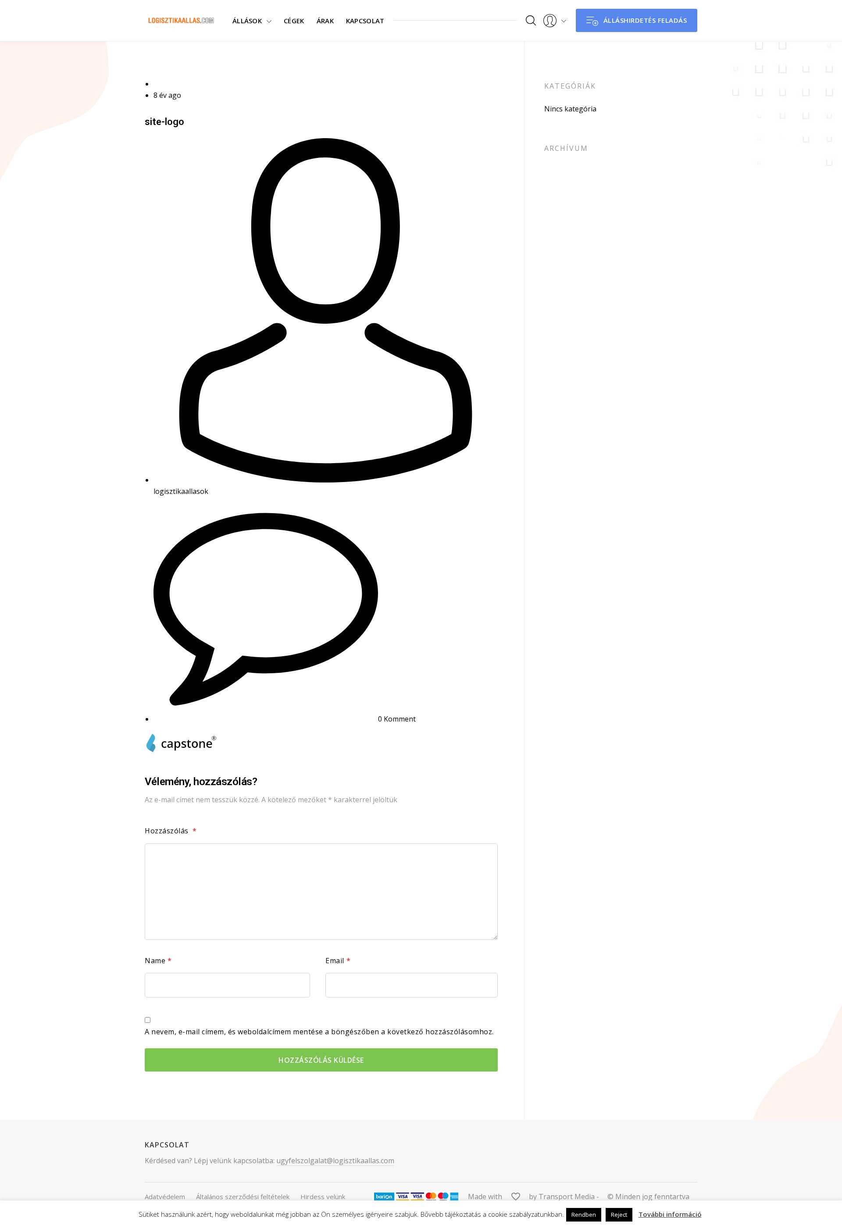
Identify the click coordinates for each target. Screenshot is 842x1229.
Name (158, 960)
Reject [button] (619, 1214)
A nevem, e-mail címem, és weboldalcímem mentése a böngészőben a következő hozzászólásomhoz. (319, 1031)
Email (337, 960)
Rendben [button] (583, 1214)
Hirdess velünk (322, 1196)
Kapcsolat (365, 20)
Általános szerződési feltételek (242, 1196)
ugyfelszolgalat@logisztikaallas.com (335, 1160)
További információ (670, 1214)
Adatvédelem (165, 1196)
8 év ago (167, 95)
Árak (325, 20)
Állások (247, 20)
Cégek (294, 20)
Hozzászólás (171, 831)
